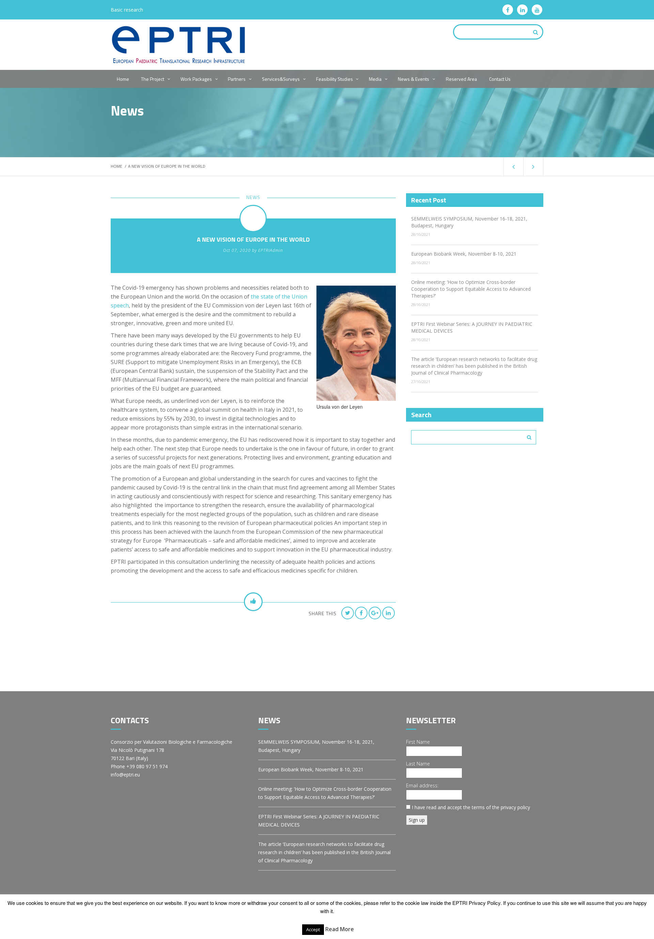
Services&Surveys (281, 78)
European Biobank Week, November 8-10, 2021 (463, 254)
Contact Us (500, 78)
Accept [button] (313, 929)
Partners (237, 78)
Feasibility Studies (334, 78)
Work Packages (196, 78)
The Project (152, 78)
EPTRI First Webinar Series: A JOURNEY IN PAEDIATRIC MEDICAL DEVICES (318, 820)
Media (375, 78)
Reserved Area (461, 78)
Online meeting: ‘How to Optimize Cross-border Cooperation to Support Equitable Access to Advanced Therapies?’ (471, 289)
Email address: (422, 785)
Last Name (418, 763)
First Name (418, 742)
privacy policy (515, 807)
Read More (339, 929)
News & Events (413, 78)
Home (123, 78)
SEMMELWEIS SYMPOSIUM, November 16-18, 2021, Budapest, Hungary (316, 746)
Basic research (127, 9)
